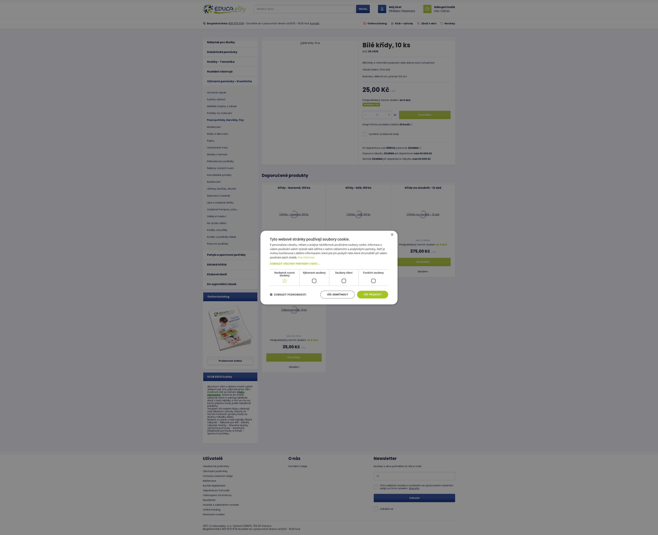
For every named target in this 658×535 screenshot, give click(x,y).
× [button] (392, 234)
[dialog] (329, 267)
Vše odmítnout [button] (337, 294)
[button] (329, 263)
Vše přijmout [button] (373, 294)
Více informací (306, 257)
